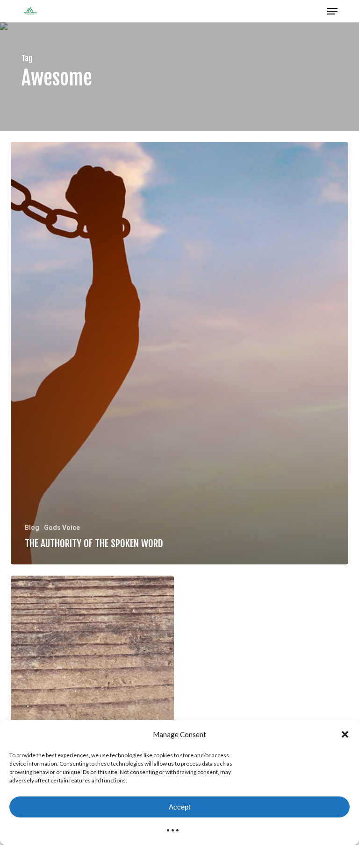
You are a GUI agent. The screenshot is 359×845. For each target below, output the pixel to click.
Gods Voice (62, 527)
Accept (179, 807)
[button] (345, 734)
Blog (32, 527)
